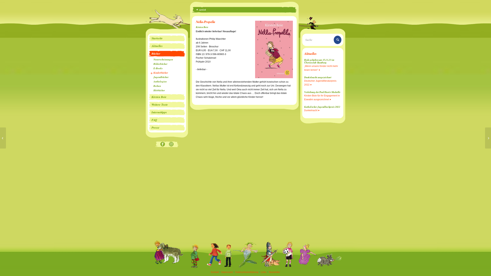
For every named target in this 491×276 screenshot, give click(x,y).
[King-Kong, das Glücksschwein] (3, 138)
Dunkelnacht (310, 110)
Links (263, 272)
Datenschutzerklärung (246, 272)
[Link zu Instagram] (171, 144)
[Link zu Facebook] (162, 144)
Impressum (227, 272)
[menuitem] (167, 38)
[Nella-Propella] (488, 138)
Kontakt (215, 272)
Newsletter (274, 272)
